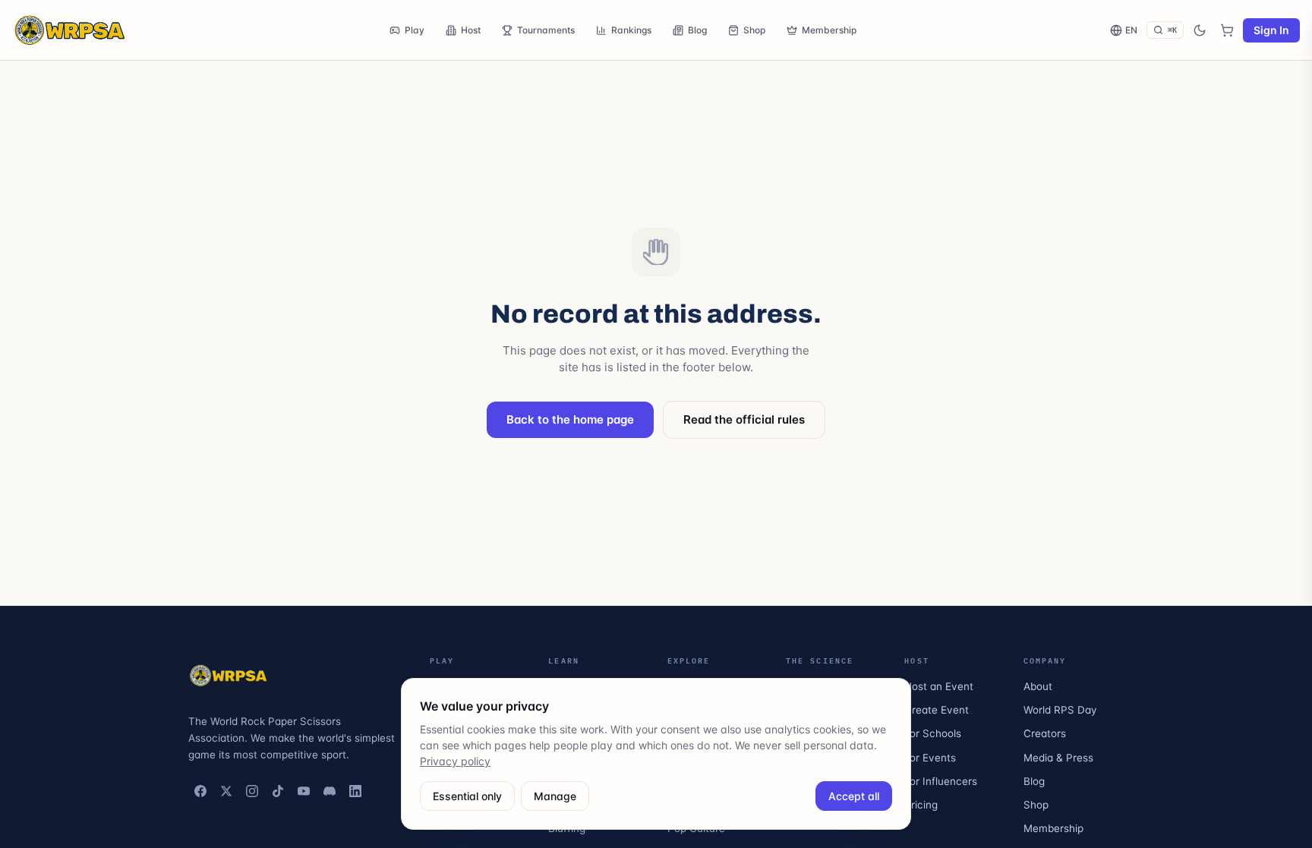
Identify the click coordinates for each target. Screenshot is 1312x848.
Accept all (853, 796)
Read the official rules (744, 419)
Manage (555, 796)
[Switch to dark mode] (1199, 30)
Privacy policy (455, 761)
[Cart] (1227, 30)
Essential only (467, 796)
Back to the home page (570, 419)
